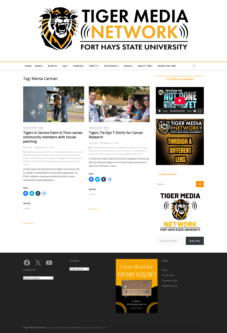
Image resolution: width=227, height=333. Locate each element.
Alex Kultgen (31, 152)
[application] (180, 100)
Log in (165, 270)
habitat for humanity (51, 155)
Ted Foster (35, 161)
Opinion (78, 66)
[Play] (159, 111)
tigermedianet (65, 161)
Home (28, 66)
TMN (140, 154)
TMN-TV (93, 66)
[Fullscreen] (199, 111)
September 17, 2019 (45, 147)
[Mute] (194, 111)
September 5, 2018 (110, 143)
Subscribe (194, 240)
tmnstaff (28, 147)
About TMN (145, 66)
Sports (52, 66)
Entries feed (168, 275)
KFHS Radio (111, 66)
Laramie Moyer (109, 151)
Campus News (30, 127)
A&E (64, 66)
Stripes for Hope (112, 154)
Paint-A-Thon (70, 158)
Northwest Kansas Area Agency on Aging (47, 158)
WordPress (76, 327)
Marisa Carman (67, 155)
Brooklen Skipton (99, 147)
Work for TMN (167, 66)
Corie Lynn (111, 147)
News (38, 66)
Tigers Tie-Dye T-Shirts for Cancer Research (116, 134)
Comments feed (170, 280)
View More (31, 223)
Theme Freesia (63, 327)
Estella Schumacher (125, 147)
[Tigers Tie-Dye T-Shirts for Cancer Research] (119, 104)
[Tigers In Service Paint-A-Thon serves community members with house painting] (53, 104)
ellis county (43, 152)
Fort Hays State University (64, 152)
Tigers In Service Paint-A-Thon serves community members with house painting (53, 137)
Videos (127, 66)
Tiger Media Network (50, 161)
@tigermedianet (168, 174)
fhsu (50, 152)
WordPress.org (169, 285)
